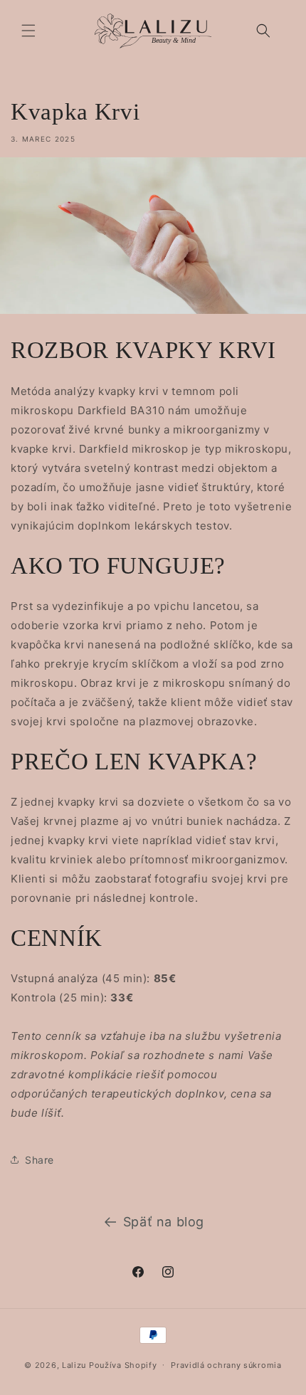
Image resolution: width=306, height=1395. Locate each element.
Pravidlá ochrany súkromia (226, 1365)
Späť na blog (163, 1221)
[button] (28, 30)
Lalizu (74, 1364)
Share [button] (39, 1160)
